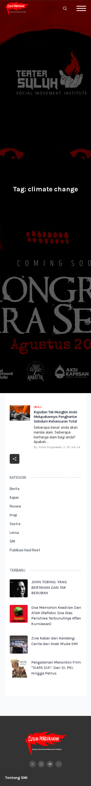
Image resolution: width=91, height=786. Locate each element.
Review (15, 506)
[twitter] (32, 764)
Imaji (13, 515)
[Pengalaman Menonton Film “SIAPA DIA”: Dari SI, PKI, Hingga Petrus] (19, 669)
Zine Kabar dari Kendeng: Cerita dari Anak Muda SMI (54, 641)
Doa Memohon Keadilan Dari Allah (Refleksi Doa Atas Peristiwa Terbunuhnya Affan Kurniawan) (56, 615)
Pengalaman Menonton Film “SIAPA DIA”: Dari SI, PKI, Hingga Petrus (56, 667)
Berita (14, 489)
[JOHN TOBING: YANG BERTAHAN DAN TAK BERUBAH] (19, 589)
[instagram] (41, 764)
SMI (12, 541)
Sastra (15, 524)
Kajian (14, 498)
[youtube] (50, 764)
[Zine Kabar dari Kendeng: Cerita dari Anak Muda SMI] (19, 645)
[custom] (58, 764)
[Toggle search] (65, 8)
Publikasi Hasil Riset (25, 550)
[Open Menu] (81, 8)
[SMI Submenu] (76, 543)
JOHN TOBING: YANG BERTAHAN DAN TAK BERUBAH (49, 587)
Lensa (14, 533)
